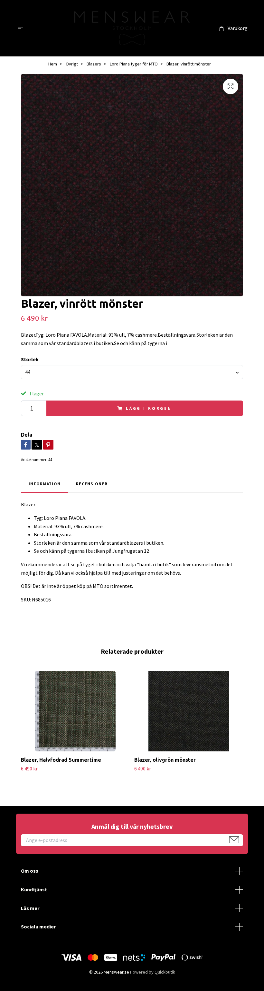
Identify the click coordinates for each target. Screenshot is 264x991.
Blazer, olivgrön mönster (165, 760)
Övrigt (72, 64)
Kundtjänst (34, 889)
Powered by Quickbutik (152, 972)
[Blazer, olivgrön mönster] (188, 711)
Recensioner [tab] (92, 483)
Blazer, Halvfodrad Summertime (61, 760)
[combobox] (132, 372)
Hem (52, 64)
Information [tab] (45, 483)
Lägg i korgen (149, 408)
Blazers (94, 64)
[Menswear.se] (132, 28)
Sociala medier (38, 926)
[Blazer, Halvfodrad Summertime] (75, 711)
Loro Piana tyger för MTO (134, 64)
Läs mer (30, 908)
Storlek (30, 359)
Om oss (29, 870)
